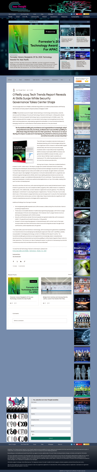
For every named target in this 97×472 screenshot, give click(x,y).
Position (33, 413)
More (62, 79)
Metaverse (64, 61)
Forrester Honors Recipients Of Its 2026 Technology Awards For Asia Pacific (21, 298)
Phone (32, 431)
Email (32, 425)
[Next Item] (56, 39)
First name (33, 402)
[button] (75, 26)
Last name (33, 408)
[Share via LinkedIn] (21, 261)
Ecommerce (55, 79)
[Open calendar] (88, 21)
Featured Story (14, 55)
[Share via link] (24, 261)
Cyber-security (36, 79)
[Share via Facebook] (13, 261)
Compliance (27, 79)
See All (70, 274)
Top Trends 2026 (81, 37)
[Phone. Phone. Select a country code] (33, 434)
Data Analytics (46, 79)
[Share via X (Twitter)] (17, 261)
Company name (35, 419)
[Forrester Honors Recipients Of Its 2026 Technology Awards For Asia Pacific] (23, 285)
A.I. (62, 37)
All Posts (10, 79)
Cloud (20, 79)
